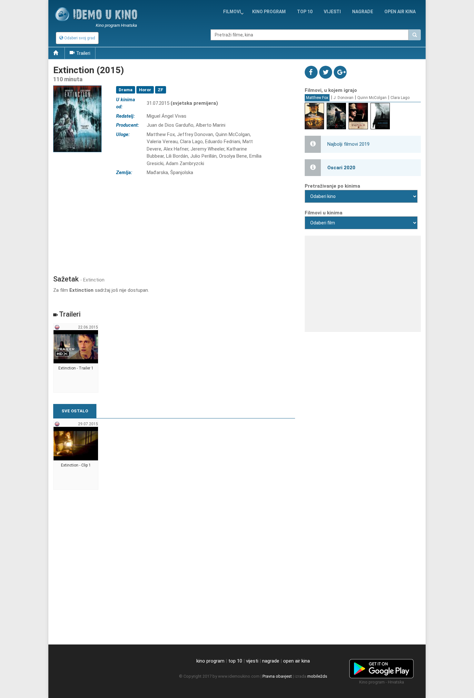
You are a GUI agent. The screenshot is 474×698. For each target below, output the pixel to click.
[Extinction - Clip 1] (76, 455)
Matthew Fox (317, 97)
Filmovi (232, 11)
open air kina (296, 661)
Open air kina (400, 11)
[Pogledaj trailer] (77, 85)
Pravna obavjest (277, 676)
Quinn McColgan (372, 97)
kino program (269, 11)
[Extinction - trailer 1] (76, 358)
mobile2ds (317, 676)
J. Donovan (343, 97)
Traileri (83, 53)
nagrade (362, 11)
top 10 (235, 661)
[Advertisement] (174, 223)
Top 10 (304, 11)
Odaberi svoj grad (79, 38)
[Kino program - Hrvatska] (381, 667)
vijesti (332, 11)
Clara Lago (400, 97)
